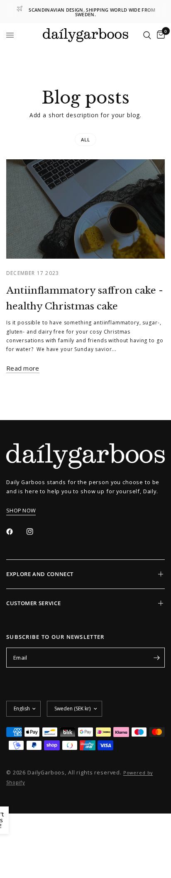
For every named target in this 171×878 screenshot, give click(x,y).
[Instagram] (36, 531)
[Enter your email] (156, 658)
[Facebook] (15, 531)
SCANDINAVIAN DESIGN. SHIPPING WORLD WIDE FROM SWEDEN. (92, 12)
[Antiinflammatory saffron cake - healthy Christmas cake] (85, 209)
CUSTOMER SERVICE (33, 603)
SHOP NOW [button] (21, 510)
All (85, 139)
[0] (159, 35)
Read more (22, 368)
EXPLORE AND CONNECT (39, 574)
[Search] (147, 35)
